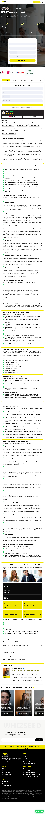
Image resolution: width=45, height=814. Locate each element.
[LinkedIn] (25, 748)
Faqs (40, 80)
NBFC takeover (18, 147)
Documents (23, 80)
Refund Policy (37, 746)
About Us (7, 746)
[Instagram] (27, 748)
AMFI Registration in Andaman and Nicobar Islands (25, 130)
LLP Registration (26, 758)
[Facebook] (19, 748)
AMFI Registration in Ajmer (22, 125)
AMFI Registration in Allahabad (8, 128)
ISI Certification (5, 783)
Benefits (14, 80)
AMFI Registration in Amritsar (7, 130)
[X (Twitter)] (21, 748)
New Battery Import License (29, 772)
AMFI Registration (26, 122)
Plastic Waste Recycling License (30, 770)
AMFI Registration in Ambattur (21, 128)
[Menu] (43, 2)
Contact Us (12, 746)
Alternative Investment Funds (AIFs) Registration (11, 122)
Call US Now (13, 116)
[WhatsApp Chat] (17, 748)
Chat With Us (34, 116)
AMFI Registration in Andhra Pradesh (9, 133)
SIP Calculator (5, 781)
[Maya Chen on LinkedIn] (23, 668)
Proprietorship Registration (29, 763)
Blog (17, 746)
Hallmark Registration (6, 785)
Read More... (14, 761)
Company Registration (28, 756)
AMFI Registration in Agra (36, 122)
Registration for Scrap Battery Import (31, 776)
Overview (6, 80)
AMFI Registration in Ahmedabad (8, 125)
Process (32, 80)
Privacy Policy (30, 746)
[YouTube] (23, 748)
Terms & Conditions (22, 796)
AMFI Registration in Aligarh (34, 125)
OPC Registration (27, 759)
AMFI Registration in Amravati (35, 128)
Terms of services (22, 746)
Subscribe (38, 739)
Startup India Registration (28, 761)
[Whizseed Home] (4, 2)
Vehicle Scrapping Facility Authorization (32, 774)
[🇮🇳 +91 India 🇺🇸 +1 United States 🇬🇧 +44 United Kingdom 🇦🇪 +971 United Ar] (13, 52)
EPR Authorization (27, 768)
